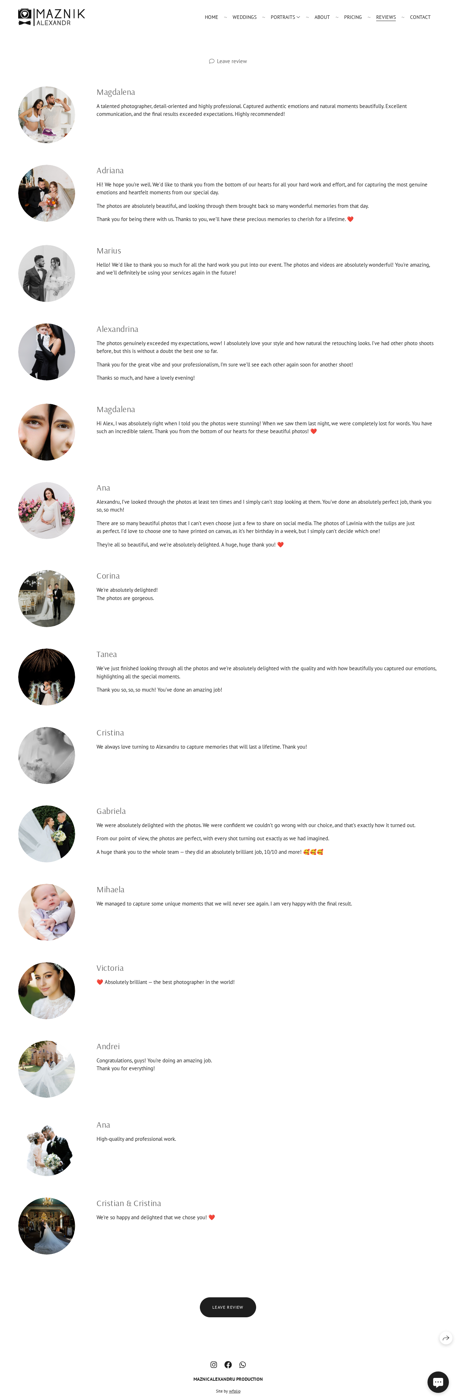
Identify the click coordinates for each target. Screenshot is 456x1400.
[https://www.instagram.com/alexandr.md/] (214, 1365)
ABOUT (322, 17)
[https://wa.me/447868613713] (242, 1365)
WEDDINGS (244, 17)
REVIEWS (386, 17)
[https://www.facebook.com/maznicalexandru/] (228, 1365)
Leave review (232, 61)
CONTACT (420, 17)
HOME (211, 17)
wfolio (234, 1391)
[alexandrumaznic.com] (51, 17)
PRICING (353, 17)
